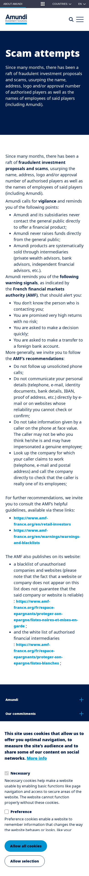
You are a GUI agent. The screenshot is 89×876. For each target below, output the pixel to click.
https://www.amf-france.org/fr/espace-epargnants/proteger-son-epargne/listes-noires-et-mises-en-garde (46, 614)
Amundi (11, 699)
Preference (21, 811)
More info (37, 758)
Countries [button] (62, 4)
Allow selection (24, 861)
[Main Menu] (80, 19)
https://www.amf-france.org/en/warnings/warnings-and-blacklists (47, 536)
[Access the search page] (71, 19)
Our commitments (20, 713)
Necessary (20, 773)
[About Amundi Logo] (16, 19)
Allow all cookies (26, 846)
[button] (43, 4)
